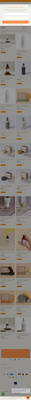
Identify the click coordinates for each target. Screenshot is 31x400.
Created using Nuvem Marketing (15, 24)
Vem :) (15, 22)
